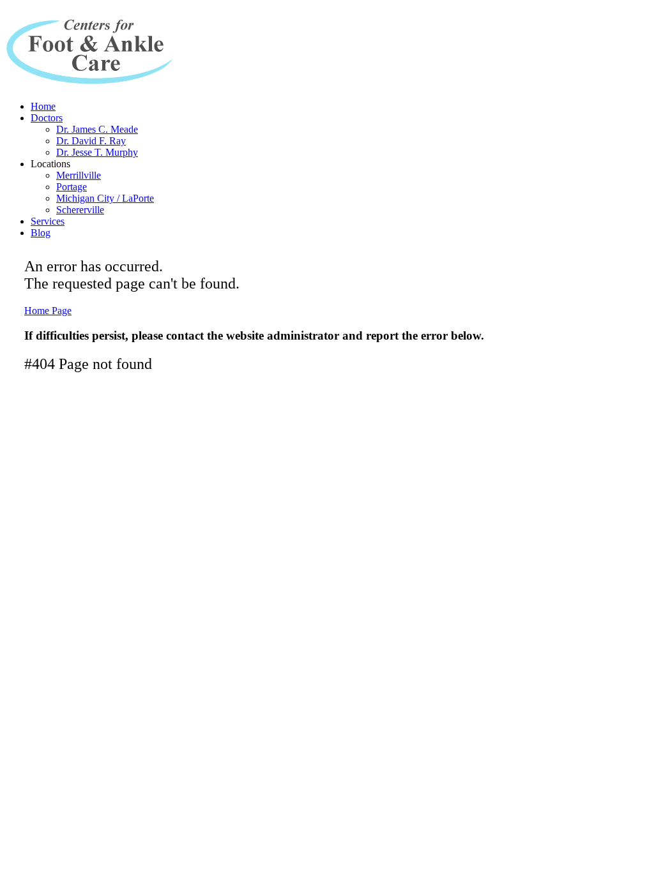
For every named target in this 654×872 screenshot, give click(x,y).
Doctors (47, 117)
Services (48, 221)
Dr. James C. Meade (97, 129)
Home (43, 106)
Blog (40, 232)
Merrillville (78, 175)
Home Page (48, 310)
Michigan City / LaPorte (105, 198)
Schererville (80, 209)
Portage (71, 186)
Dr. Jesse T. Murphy (97, 152)
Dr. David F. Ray (91, 140)
